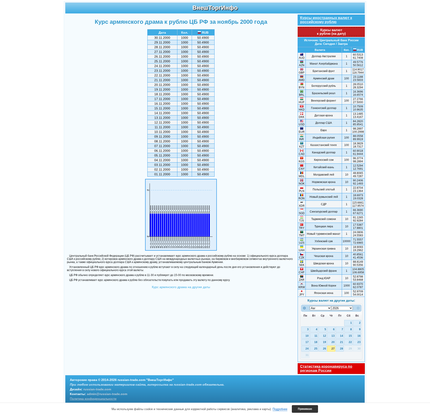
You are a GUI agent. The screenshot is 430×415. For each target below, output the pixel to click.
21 (341, 342)
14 (341, 335)
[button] (305, 409)
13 (333, 335)
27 (333, 348)
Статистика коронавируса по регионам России (326, 368)
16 (359, 335)
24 (307, 348)
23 (359, 342)
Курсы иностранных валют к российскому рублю (326, 20)
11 (315, 335)
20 (333, 342)
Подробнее (280, 409)
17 (307, 342)
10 (307, 335)
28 (341, 348)
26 (324, 348)
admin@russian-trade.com (107, 394)
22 (350, 342)
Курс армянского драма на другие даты (181, 287)
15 (350, 335)
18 (315, 342)
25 (315, 348)
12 (324, 335)
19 (324, 342)
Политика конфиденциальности (93, 398)
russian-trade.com (97, 389)
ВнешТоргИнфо (215, 7)
